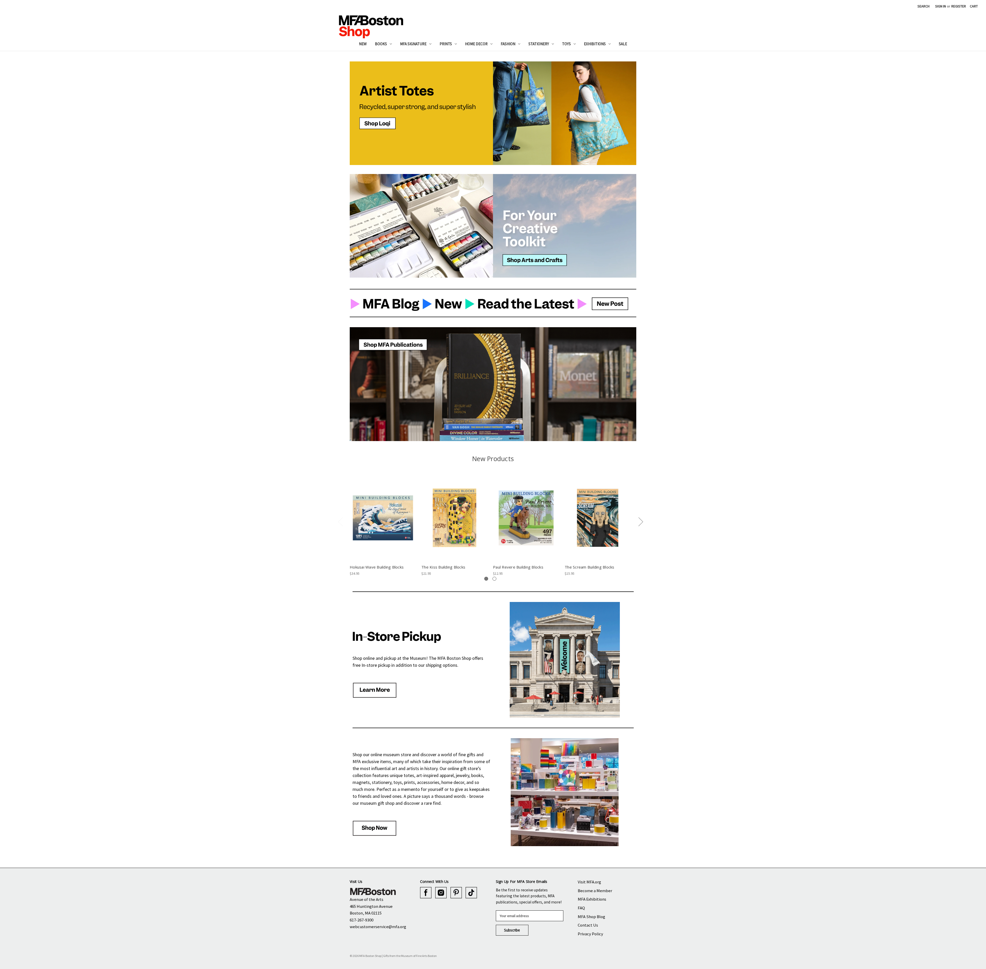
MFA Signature (413, 43)
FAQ (581, 908)
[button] (421, 113)
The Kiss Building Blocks (443, 567)
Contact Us (588, 925)
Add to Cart (383, 522)
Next (641, 521)
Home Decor (476, 43)
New (363, 43)
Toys (566, 43)
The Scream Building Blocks (589, 567)
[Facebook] (426, 893)
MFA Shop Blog (591, 916)
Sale (623, 43)
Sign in (940, 6)
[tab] (486, 579)
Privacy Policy (590, 934)
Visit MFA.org (589, 882)
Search (923, 6)
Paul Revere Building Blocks (518, 567)
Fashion (508, 43)
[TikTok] (471, 893)
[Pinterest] (456, 893)
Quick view (382, 513)
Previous (340, 521)
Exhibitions (595, 43)
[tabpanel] (383, 525)
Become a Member (595, 890)
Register (958, 6)
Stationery (538, 43)
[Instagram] (441, 893)
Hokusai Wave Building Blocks (377, 567)
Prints (446, 43)
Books (381, 43)
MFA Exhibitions (592, 899)
